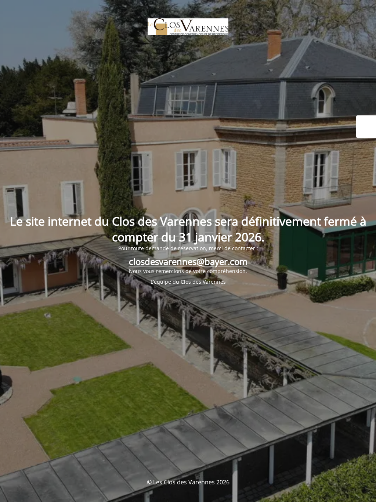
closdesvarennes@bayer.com (188, 261)
